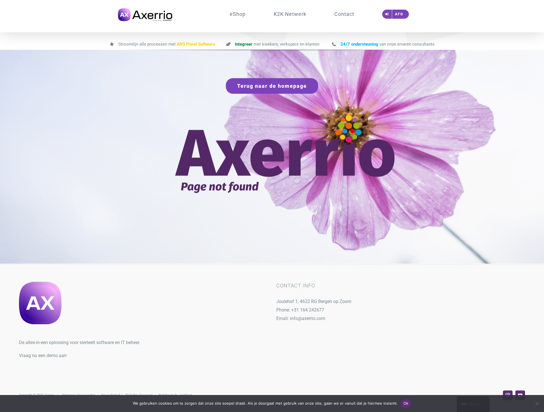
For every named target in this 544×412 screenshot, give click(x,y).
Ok (406, 403)
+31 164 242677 (307, 310)
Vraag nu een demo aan (43, 355)
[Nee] (537, 403)
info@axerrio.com (307, 318)
